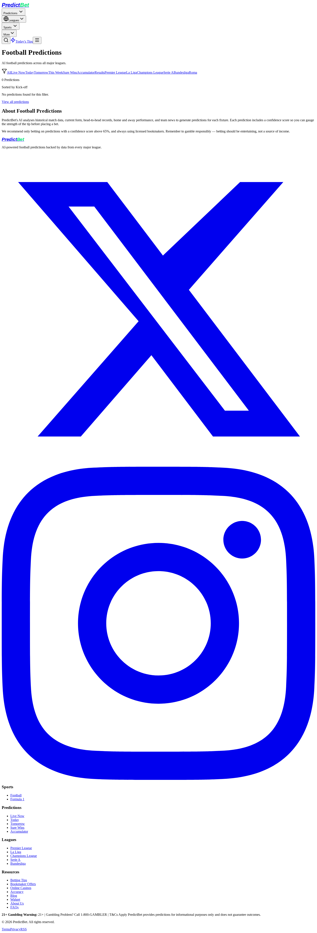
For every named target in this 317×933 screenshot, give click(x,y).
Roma (193, 72)
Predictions (10, 13)
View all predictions (15, 102)
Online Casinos (20, 888)
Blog (13, 895)
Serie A (168, 72)
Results (100, 72)
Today (29, 72)
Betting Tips (18, 880)
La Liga (131, 72)
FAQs (14, 907)
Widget (15, 899)
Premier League (115, 72)
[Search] (6, 40)
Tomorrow (41, 72)
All (9, 72)
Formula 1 (17, 799)
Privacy (15, 929)
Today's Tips (24, 41)
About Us (17, 903)
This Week (55, 72)
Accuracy (17, 892)
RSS (23, 929)
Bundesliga (181, 72)
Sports (8, 27)
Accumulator (86, 72)
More (6, 34)
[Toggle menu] (37, 40)
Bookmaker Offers (23, 884)
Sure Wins (70, 72)
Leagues (14, 20)
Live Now (18, 72)
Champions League (150, 72)
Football (16, 795)
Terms (6, 929)
